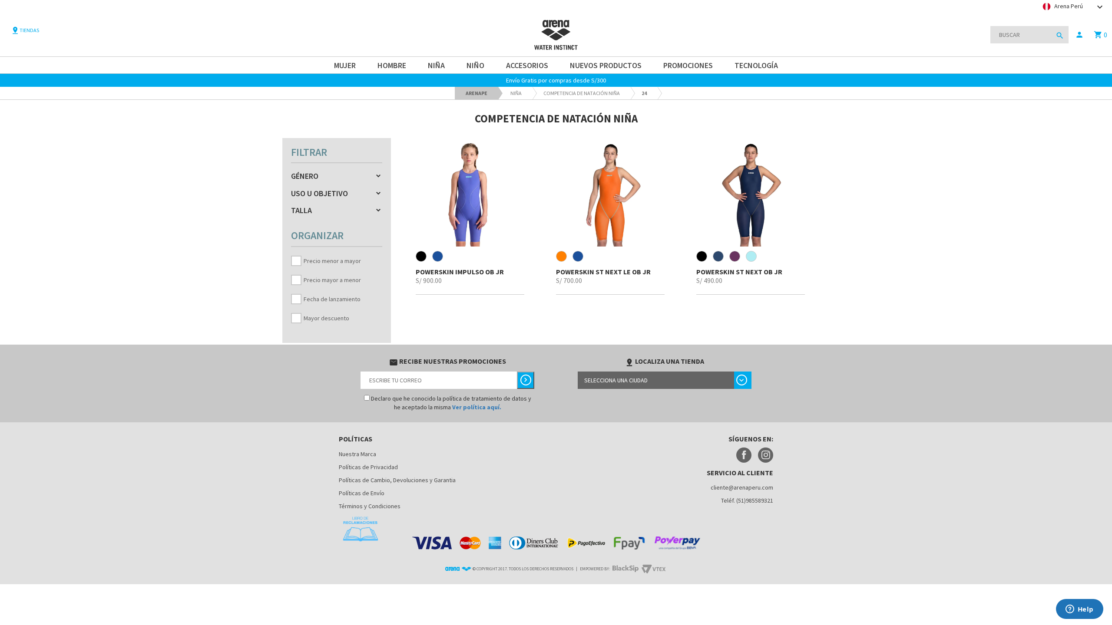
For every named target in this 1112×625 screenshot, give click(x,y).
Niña (516, 93)
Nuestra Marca (357, 454)
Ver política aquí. (476, 407)
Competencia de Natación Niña (581, 93)
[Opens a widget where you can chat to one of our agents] (1079, 610)
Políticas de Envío (361, 493)
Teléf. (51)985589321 (747, 500)
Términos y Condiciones (369, 506)
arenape (476, 93)
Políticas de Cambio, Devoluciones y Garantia (397, 480)
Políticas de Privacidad (368, 467)
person (1079, 34)
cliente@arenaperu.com (742, 487)
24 (644, 93)
